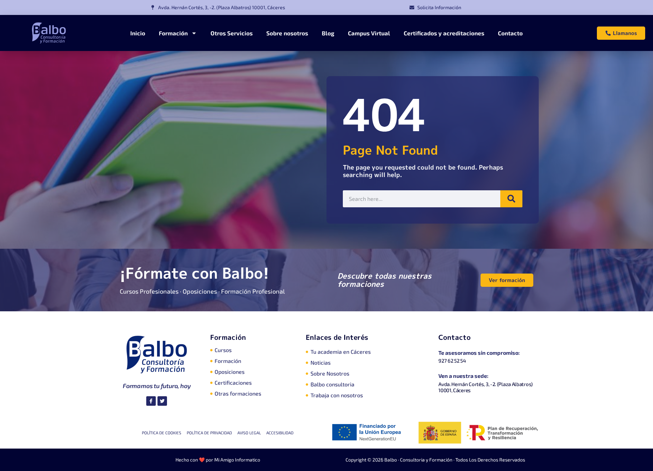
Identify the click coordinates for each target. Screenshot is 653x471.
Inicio (137, 33)
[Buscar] (511, 198)
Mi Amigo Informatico (237, 460)
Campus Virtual (369, 33)
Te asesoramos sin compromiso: (479, 352)
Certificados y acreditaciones (444, 33)
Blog (328, 33)
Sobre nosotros (287, 33)
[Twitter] (162, 401)
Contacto (510, 33)
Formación (173, 33)
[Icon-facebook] (151, 401)
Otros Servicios (232, 33)
